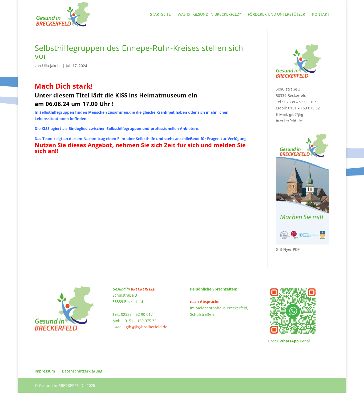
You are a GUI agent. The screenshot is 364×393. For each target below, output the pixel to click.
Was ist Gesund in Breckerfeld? (209, 15)
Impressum (45, 371)
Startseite (160, 15)
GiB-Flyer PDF (288, 249)
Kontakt (320, 15)
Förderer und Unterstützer (276, 15)
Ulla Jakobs (52, 65)
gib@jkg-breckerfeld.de (146, 326)
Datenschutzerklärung (82, 371)
